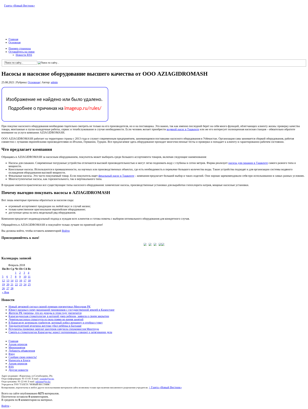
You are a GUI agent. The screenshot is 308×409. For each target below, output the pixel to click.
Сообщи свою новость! (23, 357)
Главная (13, 39)
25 (29, 284)
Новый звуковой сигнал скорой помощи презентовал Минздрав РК (50, 306)
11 (29, 276)
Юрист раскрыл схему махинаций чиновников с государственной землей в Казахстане (61, 309)
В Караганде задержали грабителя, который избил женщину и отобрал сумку (56, 322)
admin (54, 82)
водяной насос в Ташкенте (183, 129)
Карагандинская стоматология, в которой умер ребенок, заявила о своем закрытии (59, 316)
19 (3, 284)
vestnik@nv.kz (47, 378)
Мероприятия (17, 347)
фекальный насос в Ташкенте (116, 175)
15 (16, 280)
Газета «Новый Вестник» (19, 5)
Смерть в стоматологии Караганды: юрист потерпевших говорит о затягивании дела (60, 332)
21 (12, 284)
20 (7, 284)
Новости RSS (24, 54)
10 (25, 276)
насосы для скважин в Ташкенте (248, 162)
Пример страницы (20, 48)
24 (25, 284)
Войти (66, 230)
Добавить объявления (22, 350)
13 (7, 280)
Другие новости (18, 369)
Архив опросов (18, 344)
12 (3, 280)
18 (29, 280)
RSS (11, 366)
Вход (12, 353)
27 (7, 288)
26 (3, 288)
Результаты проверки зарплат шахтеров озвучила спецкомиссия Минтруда (54, 329)
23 (20, 284)
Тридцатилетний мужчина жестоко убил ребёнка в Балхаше (45, 325)
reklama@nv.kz (42, 381)
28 (12, 288)
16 (20, 280)
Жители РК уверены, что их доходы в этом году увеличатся (45, 312)
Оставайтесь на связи (22, 51)
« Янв (5, 292)
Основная (14, 42)
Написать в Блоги (19, 360)
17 (25, 280)
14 (12, 280)
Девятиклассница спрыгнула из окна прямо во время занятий (46, 319)
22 (16, 284)
